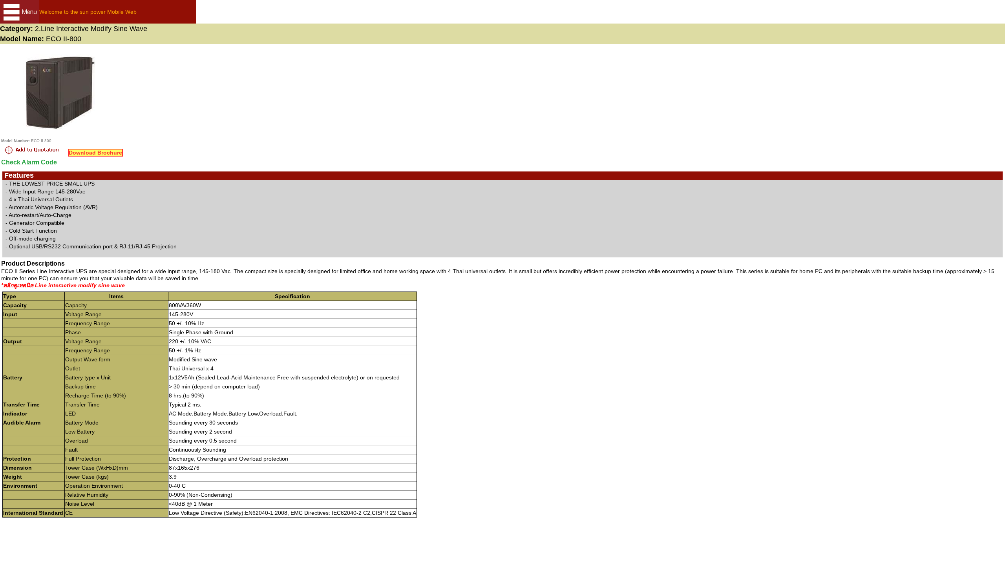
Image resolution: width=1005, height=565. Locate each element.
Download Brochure (95, 152)
